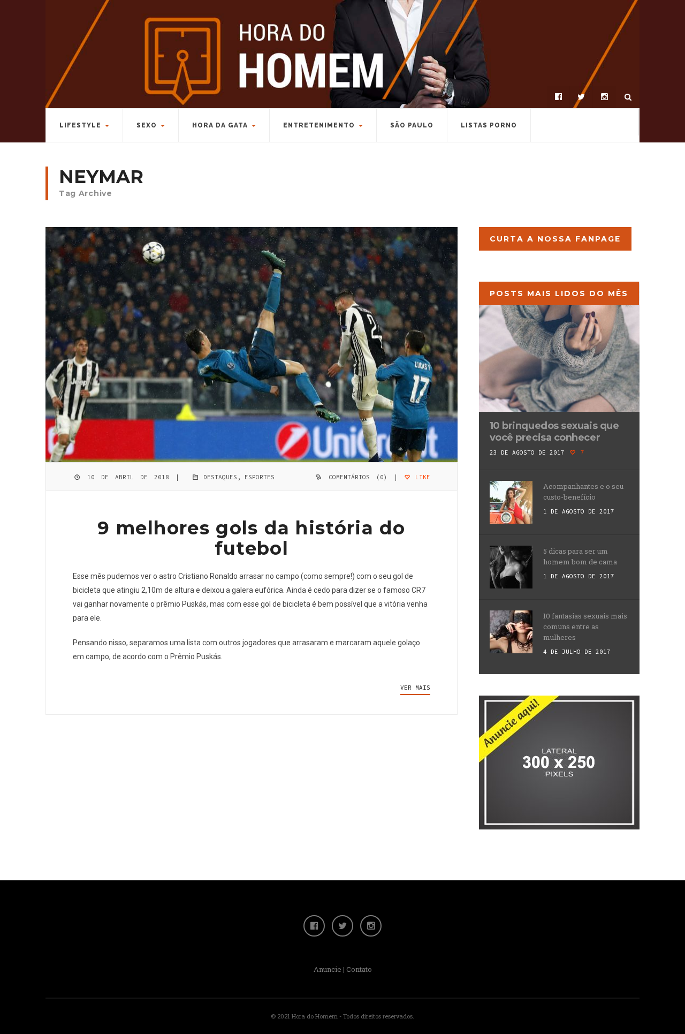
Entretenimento (319, 125)
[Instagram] (604, 97)
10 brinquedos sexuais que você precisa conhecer (554, 431)
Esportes (260, 477)
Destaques (220, 477)
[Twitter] (581, 97)
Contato (359, 969)
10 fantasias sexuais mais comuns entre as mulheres (585, 626)
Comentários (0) (358, 477)
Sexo (146, 125)
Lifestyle (80, 125)
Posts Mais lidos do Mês (559, 293)
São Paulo (411, 125)
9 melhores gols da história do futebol (251, 538)
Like (421, 477)
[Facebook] (558, 97)
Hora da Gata (220, 125)
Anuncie (327, 969)
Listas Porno (489, 125)
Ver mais (415, 687)
